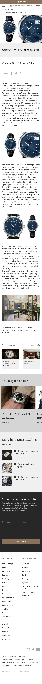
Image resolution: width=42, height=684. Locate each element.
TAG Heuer (6, 616)
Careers (30, 659)
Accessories (6, 635)
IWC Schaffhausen (9, 598)
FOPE (4, 586)
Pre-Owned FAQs (22, 662)
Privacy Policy (34, 662)
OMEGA (5, 609)
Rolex (4, 567)
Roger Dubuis (7, 605)
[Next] (38, 397)
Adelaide (25, 564)
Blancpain (6, 571)
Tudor (4, 620)
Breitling (5, 579)
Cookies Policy (6, 665)
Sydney (25, 582)
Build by (24, 671)
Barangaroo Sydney (29, 579)
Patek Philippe (7, 564)
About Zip (13, 656)
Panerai (5, 613)
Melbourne (26, 571)
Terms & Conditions (8, 662)
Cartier (5, 582)
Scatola (5, 632)
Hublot (5, 590)
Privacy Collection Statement (22, 665)
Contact (4, 656)
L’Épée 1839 (6, 628)
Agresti (5, 624)
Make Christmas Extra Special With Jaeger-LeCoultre (10, 363)
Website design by (9, 671)
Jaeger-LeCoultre (8, 601)
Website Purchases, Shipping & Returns (13, 659)
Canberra (25, 567)
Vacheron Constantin (10, 594)
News (11, 9)
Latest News (22, 656)
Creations (6, 639)
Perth (24, 575)
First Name (6, 522)
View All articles (8, 444)
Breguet (5, 575)
